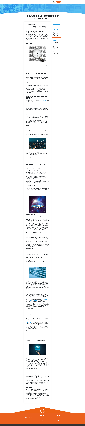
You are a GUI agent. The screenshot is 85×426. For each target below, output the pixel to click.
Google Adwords (55, 32)
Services (59, 418)
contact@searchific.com (29, 419)
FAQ (59, 419)
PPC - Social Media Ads (42, 418)
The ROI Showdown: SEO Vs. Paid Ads (56, 51)
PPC (54, 34)
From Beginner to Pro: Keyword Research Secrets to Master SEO (56, 46)
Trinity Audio (32, 24)
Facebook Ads (55, 31)
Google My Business (56, 33)
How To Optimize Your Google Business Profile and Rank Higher (56, 53)
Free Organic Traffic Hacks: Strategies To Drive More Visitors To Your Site (56, 48)
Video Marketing (55, 35)
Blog (59, 421)
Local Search (42, 420)
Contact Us (58, 420)
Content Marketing (42, 419)
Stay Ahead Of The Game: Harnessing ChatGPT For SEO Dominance (56, 42)
